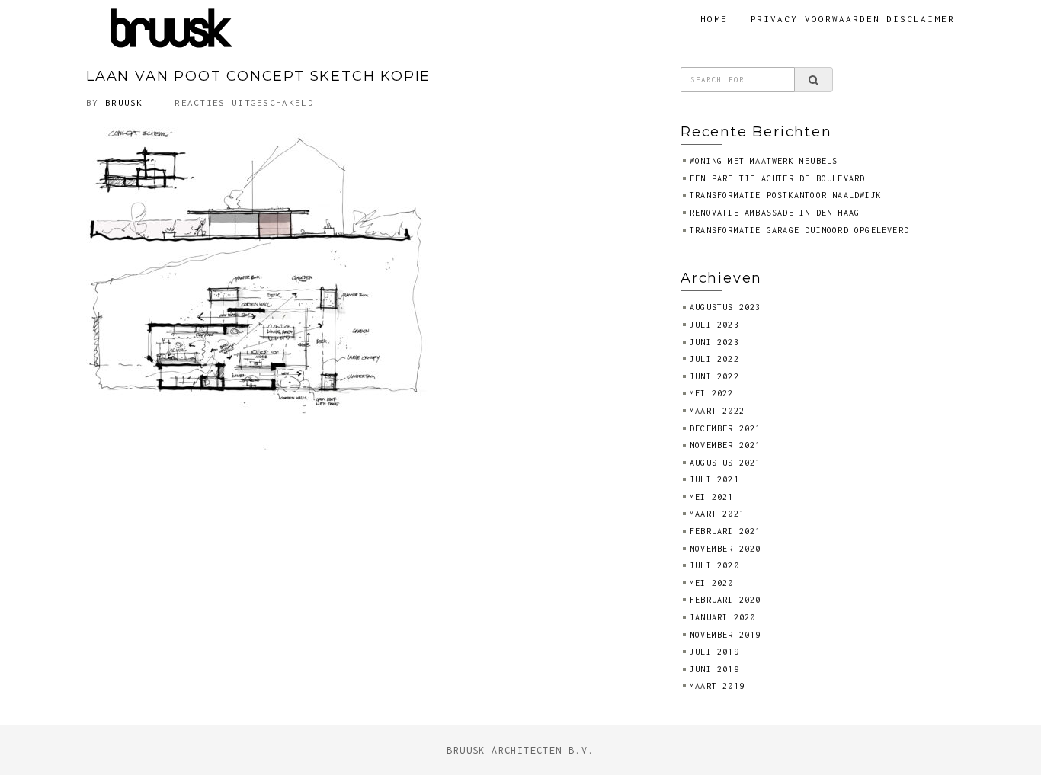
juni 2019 (714, 669)
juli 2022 (714, 358)
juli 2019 (714, 651)
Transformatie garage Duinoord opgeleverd (799, 230)
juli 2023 (714, 324)
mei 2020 (712, 583)
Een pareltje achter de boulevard (777, 178)
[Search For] (813, 80)
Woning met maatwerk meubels (764, 160)
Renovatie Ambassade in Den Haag (775, 212)
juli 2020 (714, 565)
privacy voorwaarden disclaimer (853, 19)
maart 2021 (717, 513)
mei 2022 (712, 393)
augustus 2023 (725, 307)
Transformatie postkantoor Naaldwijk (786, 195)
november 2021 (725, 445)
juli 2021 (714, 479)
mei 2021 (712, 496)
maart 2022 (717, 410)
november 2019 (725, 634)
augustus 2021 (725, 462)
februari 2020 (725, 599)
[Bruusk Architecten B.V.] (172, 26)
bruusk (124, 102)
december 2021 (725, 428)
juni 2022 (714, 376)
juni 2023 (714, 342)
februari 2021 (725, 531)
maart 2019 (717, 685)
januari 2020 (722, 617)
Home (714, 19)
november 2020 (725, 548)
